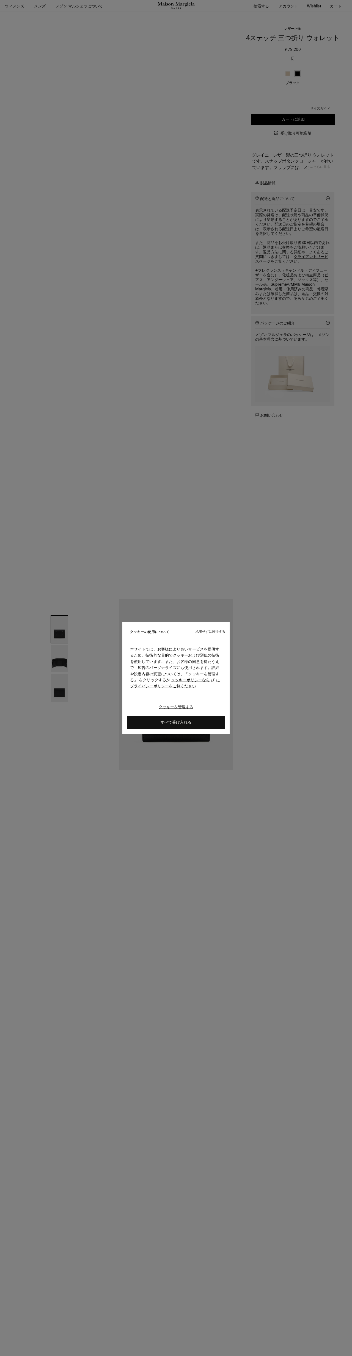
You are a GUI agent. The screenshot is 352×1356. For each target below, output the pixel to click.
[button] (210, 631)
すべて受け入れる (176, 721)
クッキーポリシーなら (190, 679)
